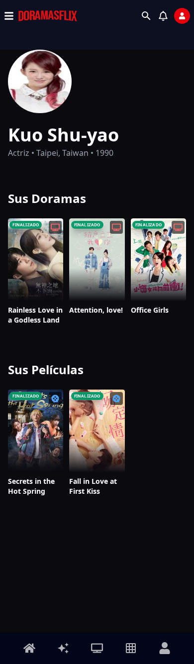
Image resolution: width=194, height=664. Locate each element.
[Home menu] (29, 648)
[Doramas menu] (97, 648)
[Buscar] (146, 16)
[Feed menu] (63, 648)
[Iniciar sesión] (182, 16)
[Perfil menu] (165, 648)
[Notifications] (163, 16)
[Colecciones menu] (131, 648)
